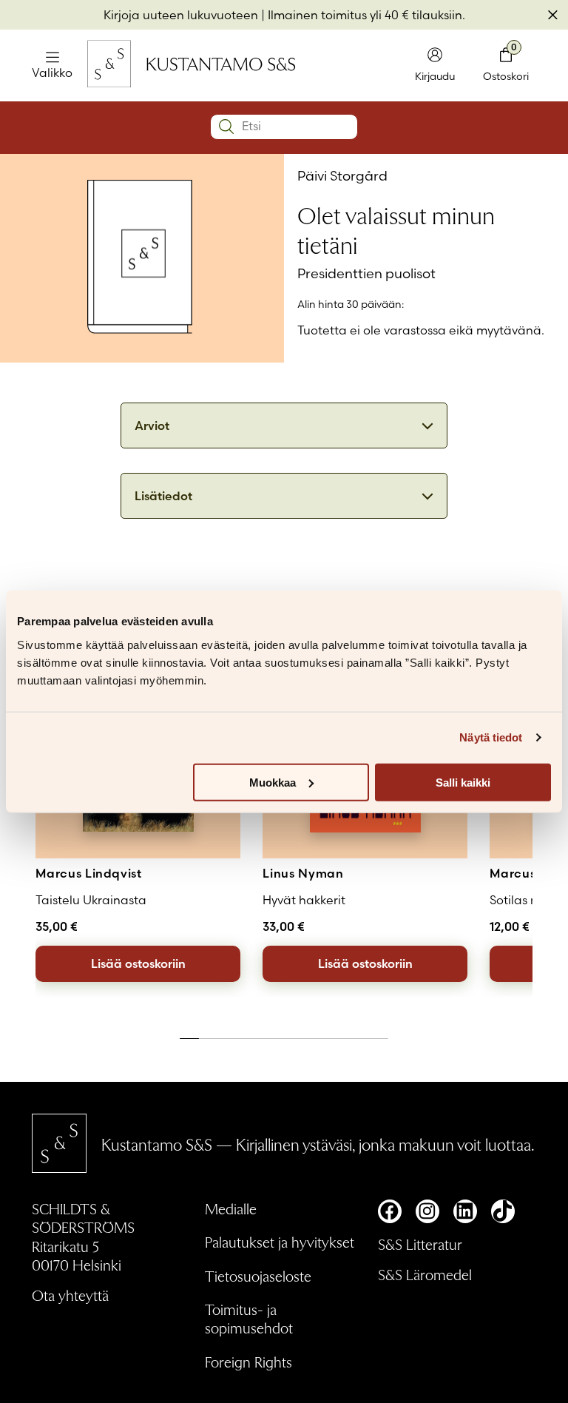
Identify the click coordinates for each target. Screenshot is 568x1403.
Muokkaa (272, 781)
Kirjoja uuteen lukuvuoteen (181, 14)
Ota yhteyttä (70, 1295)
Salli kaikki (463, 781)
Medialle (231, 1208)
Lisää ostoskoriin (138, 963)
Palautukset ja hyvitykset (279, 1242)
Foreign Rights (248, 1361)
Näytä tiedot (490, 737)
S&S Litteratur (420, 1244)
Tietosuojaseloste (258, 1276)
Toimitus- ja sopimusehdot (249, 1318)
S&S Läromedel (425, 1274)
